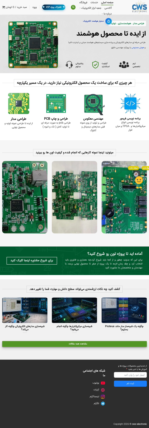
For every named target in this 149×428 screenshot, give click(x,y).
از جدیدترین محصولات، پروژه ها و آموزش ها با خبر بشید (132, 367)
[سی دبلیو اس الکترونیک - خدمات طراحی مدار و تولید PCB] (132, 7)
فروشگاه (83, 2)
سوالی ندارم (133, 168)
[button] (34, 7)
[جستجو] (73, 7)
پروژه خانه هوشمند (124, 329)
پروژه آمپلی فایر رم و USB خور (24, 329)
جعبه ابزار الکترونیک (91, 8)
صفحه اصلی (107, 2)
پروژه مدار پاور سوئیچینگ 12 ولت (74, 329)
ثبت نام (130, 384)
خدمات (94, 2)
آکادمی (108, 8)
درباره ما (108, 14)
